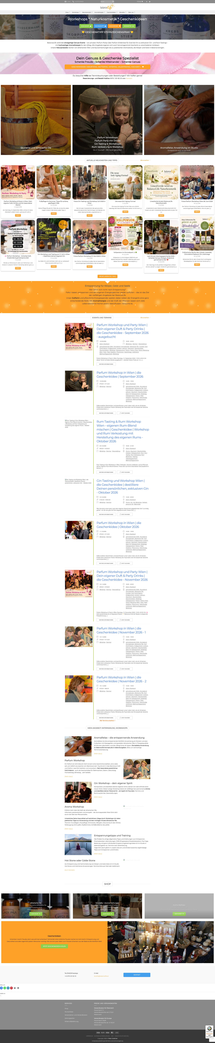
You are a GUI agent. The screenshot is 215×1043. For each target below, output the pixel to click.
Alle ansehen (144, 160)
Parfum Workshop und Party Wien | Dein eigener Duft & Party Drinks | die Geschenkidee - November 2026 (122, 576)
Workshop (129, 344)
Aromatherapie (99, 12)
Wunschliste (69, 1012)
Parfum (127, 350)
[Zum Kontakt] (69, 870)
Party (104, 352)
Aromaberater (125, 347)
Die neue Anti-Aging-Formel (125, 201)
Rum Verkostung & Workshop (107, 147)
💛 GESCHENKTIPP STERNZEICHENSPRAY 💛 (107, 32)
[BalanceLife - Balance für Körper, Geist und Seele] (107, 6)
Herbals (128, 453)
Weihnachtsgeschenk (106, 354)
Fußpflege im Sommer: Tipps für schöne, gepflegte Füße (53, 202)
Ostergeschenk (120, 350)
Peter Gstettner (111, 352)
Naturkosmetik (86, 12)
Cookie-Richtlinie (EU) (122, 1036)
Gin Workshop (137, 502)
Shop (67, 12)
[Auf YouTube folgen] (142, 1)
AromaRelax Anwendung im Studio (179, 147)
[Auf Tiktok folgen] (140, 1)
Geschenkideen (111, 12)
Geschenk (131, 348)
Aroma (128, 451)
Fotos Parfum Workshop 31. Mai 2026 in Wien (90, 256)
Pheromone (119, 352)
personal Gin (129, 504)
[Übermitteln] (113, 1)
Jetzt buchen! (125, 413)
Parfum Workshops (107, 137)
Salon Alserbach (104, 344)
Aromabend (116, 347)
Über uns (131, 12)
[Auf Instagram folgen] (138, 1)
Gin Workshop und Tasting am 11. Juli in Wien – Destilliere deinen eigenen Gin (54, 255)
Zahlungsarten (70, 1018)
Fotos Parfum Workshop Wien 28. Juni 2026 (197, 201)
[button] (146, 2)
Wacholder (137, 504)
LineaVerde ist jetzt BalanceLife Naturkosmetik (161, 202)
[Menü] (212, 1026)
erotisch (119, 348)
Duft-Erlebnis (103, 348)
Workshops (75, 12)
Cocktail (141, 347)
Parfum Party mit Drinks (107, 140)
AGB (112, 1036)
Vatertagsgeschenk (131, 459)
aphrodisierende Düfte (106, 347)
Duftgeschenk (112, 348)
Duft (146, 347)
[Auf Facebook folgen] (137, 1)
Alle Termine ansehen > (107, 720)
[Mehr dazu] (98, 753)
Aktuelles (122, 12)
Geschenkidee (138, 348)
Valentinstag (128, 352)
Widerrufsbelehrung (71, 1021)
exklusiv (124, 348)
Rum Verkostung (136, 455)
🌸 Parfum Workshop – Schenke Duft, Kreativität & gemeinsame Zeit (18, 257)
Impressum (89, 1036)
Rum (142, 453)
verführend (135, 352)
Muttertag (112, 350)
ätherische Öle (134, 347)
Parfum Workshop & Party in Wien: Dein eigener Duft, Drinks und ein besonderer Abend (18, 203)
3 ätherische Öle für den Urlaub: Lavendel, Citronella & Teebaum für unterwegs (197, 253)
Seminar (135, 344)
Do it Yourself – (99, 150)
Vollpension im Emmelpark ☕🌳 (125, 252)
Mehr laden (107, 276)
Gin (131, 502)
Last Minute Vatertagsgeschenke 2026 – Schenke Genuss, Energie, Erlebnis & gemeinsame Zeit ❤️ (161, 258)
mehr (18, 215)
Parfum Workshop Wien (133, 602)
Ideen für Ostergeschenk (133, 394)
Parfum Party (134, 350)
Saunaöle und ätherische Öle (36, 147)
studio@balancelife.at (101, 976)
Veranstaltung (142, 344)
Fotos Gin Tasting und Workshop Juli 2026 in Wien (89, 202)
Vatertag (134, 457)
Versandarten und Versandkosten (76, 1015)
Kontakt (129, 78)
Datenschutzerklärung (102, 1036)
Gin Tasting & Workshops (107, 144)
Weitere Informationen (106, 364)
